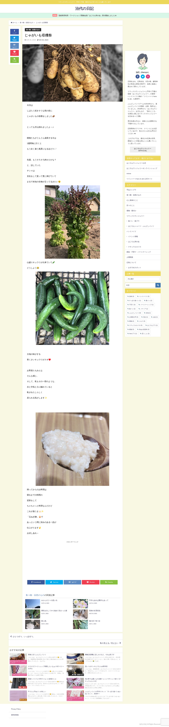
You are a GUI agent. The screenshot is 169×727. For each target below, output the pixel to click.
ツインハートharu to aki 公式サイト (139, 179)
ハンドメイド (131, 231)
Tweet (14, 40)
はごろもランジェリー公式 (136, 163)
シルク (142, 321)
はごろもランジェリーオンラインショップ (142, 168)
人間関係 (130, 257)
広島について (131, 262)
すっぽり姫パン (135, 300)
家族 (131, 329)
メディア (144, 308)
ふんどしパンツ (135, 313)
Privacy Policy (16, 709)
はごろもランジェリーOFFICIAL (142, 149)
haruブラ (133, 333)
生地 (148, 313)
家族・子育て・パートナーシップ (139, 252)
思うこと (145, 333)
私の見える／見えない (109, 643)
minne (129, 173)
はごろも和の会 (133, 241)
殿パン (149, 300)
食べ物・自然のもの (33, 29)
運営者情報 (15, 715)
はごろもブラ (152, 325)
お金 (155, 317)
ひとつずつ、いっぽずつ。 (24, 636)
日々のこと (131, 205)
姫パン (132, 308)
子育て (132, 304)
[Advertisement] (49, 560)
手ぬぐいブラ (131, 190)
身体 (131, 296)
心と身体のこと (132, 200)
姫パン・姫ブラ (133, 221)
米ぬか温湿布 (144, 329)
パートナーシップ (146, 304)
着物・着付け (131, 210)
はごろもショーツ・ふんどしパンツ (141, 226)
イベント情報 (133, 236)
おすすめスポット (134, 267)
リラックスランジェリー (135, 216)
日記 (145, 317)
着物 (131, 321)
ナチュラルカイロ (134, 247)
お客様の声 (133, 317)
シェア (14, 33)
